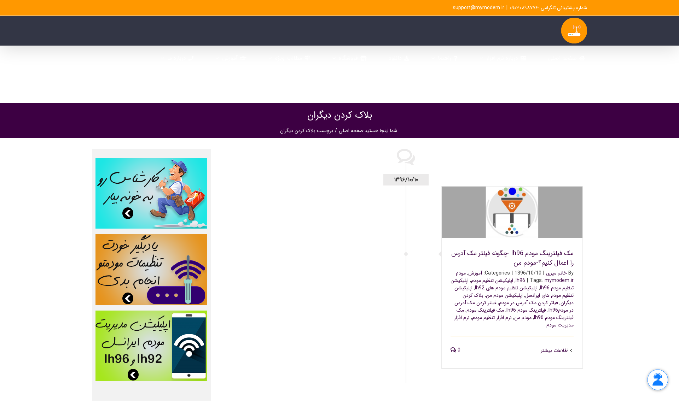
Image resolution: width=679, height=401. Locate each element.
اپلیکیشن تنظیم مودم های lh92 (506, 288)
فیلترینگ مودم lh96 (526, 310)
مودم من (523, 318)
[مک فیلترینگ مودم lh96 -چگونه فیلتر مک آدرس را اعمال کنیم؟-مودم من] (512, 212)
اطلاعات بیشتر (555, 350)
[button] (493, 88)
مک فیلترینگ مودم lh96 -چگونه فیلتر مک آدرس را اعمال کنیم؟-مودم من (512, 203)
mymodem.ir (559, 280)
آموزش (475, 273)
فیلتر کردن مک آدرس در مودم (528, 303)
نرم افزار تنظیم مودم (492, 318)
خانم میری (556, 273)
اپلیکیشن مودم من (504, 295)
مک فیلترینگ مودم (485, 310)
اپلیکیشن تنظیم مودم (492, 280)
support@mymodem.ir (478, 8)
